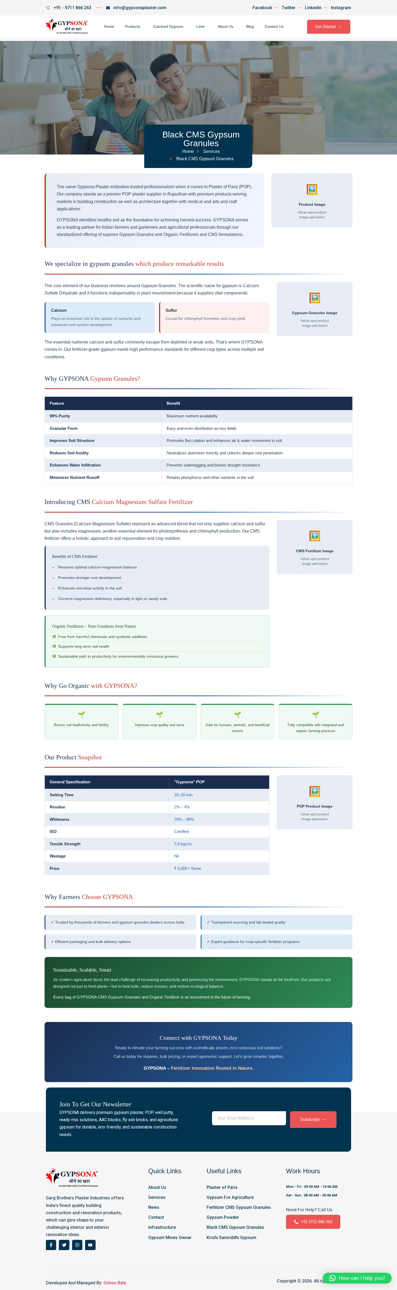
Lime (200, 26)
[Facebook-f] (51, 1245)
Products (132, 26)
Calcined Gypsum (168, 26)
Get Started (325, 26)
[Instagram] (77, 1245)
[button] (357, 1278)
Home (109, 26)
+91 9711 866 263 (316, 1221)
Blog (250, 26)
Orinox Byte (114, 1282)
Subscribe (310, 1119)
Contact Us (274, 26)
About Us (225, 26)
